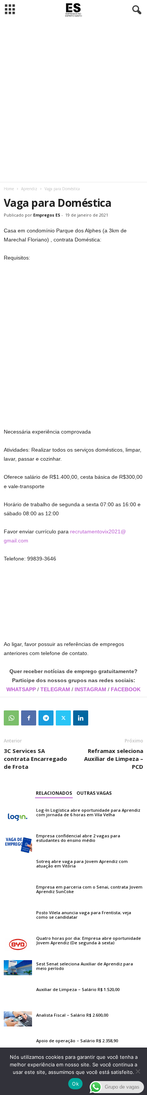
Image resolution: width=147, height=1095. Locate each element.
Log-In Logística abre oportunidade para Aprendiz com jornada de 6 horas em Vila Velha (88, 812)
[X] (63, 717)
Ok (75, 1084)
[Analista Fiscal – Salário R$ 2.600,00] (18, 1018)
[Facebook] (28, 717)
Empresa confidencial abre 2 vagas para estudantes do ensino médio (78, 838)
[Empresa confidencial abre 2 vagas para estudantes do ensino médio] (18, 842)
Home (9, 188)
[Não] (137, 1071)
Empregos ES (46, 215)
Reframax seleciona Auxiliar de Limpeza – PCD (113, 758)
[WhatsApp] (11, 717)
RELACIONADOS (54, 793)
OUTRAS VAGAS (94, 793)
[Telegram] (46, 717)
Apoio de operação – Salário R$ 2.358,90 (77, 1040)
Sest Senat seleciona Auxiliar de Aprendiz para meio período (84, 966)
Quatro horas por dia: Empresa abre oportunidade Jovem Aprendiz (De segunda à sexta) (88, 940)
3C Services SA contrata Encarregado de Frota (35, 758)
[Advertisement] (73, 100)
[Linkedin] (80, 717)
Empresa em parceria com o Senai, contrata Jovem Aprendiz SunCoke (89, 889)
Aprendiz (29, 188)
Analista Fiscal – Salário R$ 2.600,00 (72, 1015)
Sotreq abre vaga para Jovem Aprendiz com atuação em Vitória (82, 863)
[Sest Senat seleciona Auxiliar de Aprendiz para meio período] (18, 967)
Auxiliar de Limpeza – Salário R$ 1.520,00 (77, 989)
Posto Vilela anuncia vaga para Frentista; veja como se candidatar (83, 915)
